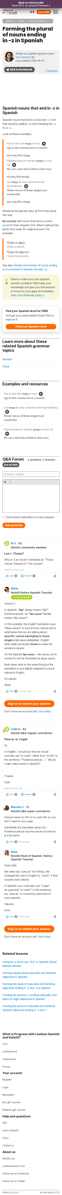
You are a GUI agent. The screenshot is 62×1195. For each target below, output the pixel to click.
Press (5, 1137)
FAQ (4, 1122)
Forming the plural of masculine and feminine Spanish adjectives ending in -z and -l (28, 1008)
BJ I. (14, 543)
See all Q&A (11, 464)
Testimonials (9, 1059)
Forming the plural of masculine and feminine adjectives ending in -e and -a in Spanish (28, 986)
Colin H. (16, 729)
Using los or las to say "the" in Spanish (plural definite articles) (29, 964)
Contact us (8, 1145)
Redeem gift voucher (14, 1109)
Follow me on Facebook (15, 1173)
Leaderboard (9, 1051)
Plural (5, 366)
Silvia (14, 588)
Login (5, 1087)
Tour (5, 1043)
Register (7, 1079)
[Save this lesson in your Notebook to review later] (19, 69)
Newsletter (8, 1094)
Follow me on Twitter (13, 1181)
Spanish (9, 21)
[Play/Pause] (44, 144)
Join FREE (44, 12)
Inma (14, 851)
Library (21, 21)
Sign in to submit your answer (29, 703)
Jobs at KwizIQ (10, 1130)
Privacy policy (10, 1192)
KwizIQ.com (8, 1158)
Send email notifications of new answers (30, 517)
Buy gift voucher (11, 1102)
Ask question (14, 525)
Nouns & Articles (37, 21)
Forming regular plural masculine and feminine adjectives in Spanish (29, 975)
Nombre (7, 359)
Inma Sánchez (23, 57)
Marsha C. (17, 807)
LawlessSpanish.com (13, 1166)
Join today (44, 711)
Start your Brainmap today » (27, 295)
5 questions (51, 71)
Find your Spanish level (31, 326)
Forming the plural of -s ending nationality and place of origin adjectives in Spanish (29, 997)
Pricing (6, 1066)
